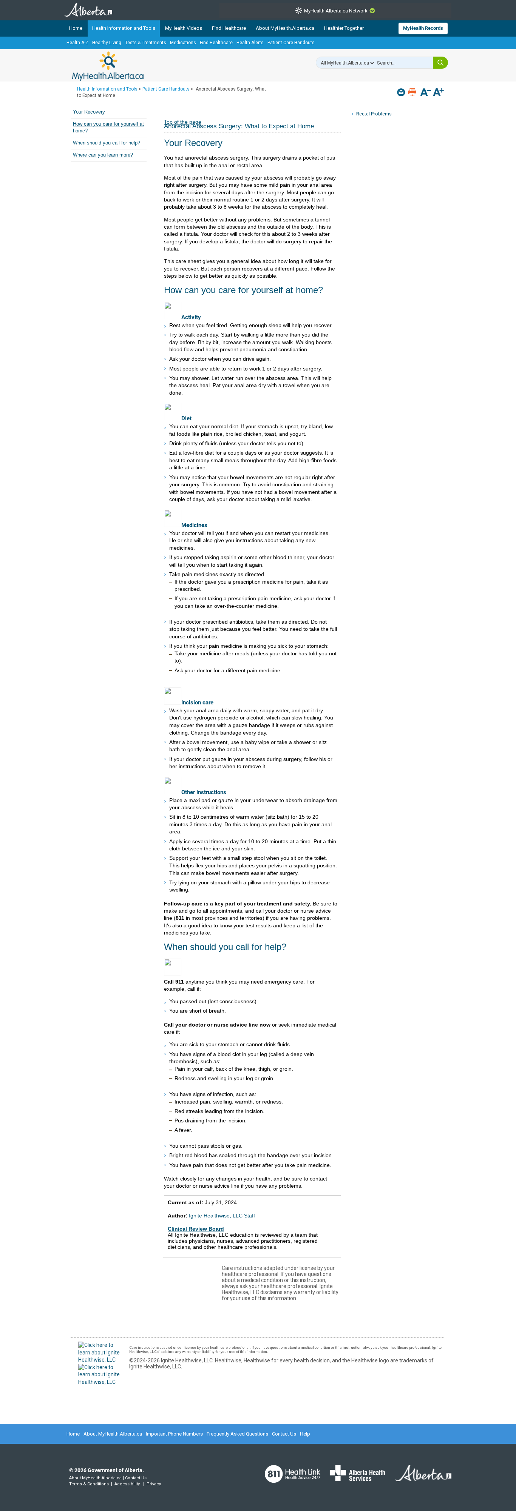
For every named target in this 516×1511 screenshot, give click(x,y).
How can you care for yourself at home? (108, 127)
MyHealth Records (423, 28)
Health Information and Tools (123, 28)
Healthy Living (106, 42)
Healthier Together (344, 28)
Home (75, 28)
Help (305, 1434)
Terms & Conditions (89, 1484)
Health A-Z (77, 42)
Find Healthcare (229, 28)
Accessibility (127, 1484)
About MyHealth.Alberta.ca (285, 28)
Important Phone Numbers (174, 1434)
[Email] (401, 92)
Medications (183, 42)
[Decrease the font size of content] (425, 93)
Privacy (154, 1484)
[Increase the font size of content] (438, 93)
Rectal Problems (374, 114)
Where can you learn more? (103, 155)
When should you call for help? (106, 143)
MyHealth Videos (183, 28)
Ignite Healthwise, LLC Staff (222, 1216)
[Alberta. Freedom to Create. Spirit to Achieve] (418, 1477)
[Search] (440, 63)
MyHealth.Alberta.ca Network (336, 11)
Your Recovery (89, 112)
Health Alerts (250, 42)
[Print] (413, 92)
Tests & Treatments (145, 42)
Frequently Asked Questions (237, 1434)
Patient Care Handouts (291, 42)
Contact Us (284, 1434)
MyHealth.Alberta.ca (108, 66)
